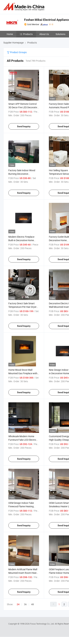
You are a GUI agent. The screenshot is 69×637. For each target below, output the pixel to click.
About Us (44, 34)
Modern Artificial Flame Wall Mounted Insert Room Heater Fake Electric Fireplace (23, 573)
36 (25, 604)
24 (18, 604)
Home (10, 34)
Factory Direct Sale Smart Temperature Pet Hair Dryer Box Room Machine (22, 307)
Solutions (60, 34)
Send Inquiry (23, 126)
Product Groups (18, 52)
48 (32, 604)
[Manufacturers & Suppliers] (24, 6)
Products (28, 34)
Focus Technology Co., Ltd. (42, 623)
